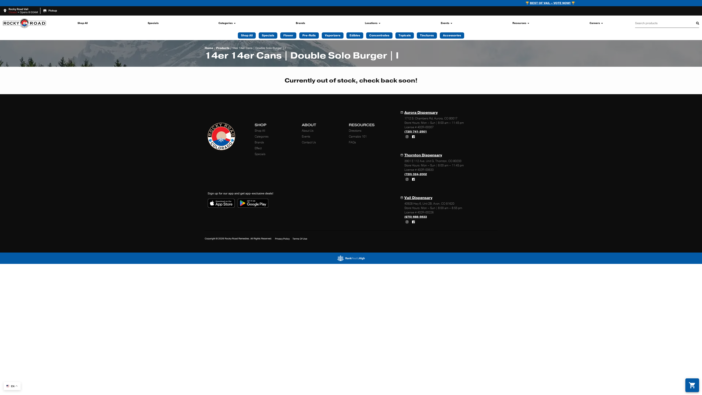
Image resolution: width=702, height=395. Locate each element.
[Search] (694, 23)
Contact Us (309, 142)
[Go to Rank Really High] (351, 258)
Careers (595, 23)
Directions (355, 131)
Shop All (83, 23)
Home (209, 48)
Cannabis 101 (358, 137)
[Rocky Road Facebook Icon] (413, 136)
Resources (519, 23)
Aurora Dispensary (421, 112)
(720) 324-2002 (415, 174)
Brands (300, 23)
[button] (30, 11)
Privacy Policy (282, 238)
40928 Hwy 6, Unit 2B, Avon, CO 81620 (429, 204)
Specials (153, 23)
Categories (225, 23)
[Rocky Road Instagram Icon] (407, 136)
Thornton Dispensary (423, 155)
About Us (308, 131)
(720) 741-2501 (415, 132)
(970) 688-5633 (415, 217)
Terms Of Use (299, 238)
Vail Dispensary (418, 197)
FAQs (352, 142)
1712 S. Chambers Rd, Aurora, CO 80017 (430, 118)
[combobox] (662, 23)
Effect (258, 148)
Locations (371, 23)
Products (222, 48)
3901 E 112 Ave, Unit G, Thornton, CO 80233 (432, 161)
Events (445, 23)
